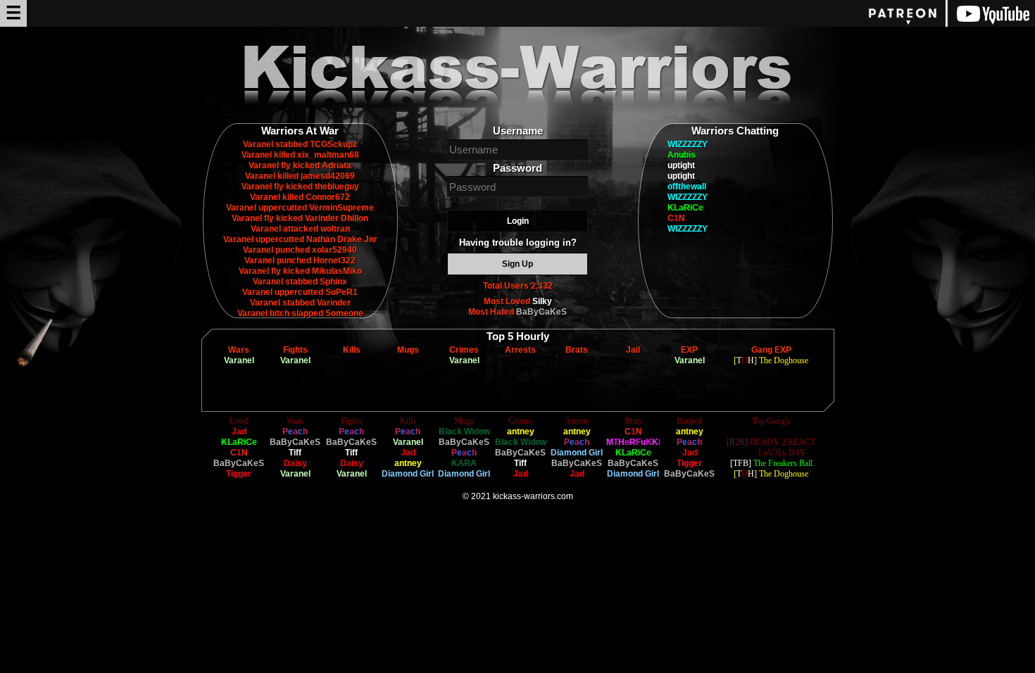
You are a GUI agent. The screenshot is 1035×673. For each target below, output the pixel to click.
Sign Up (517, 264)
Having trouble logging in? (518, 242)
